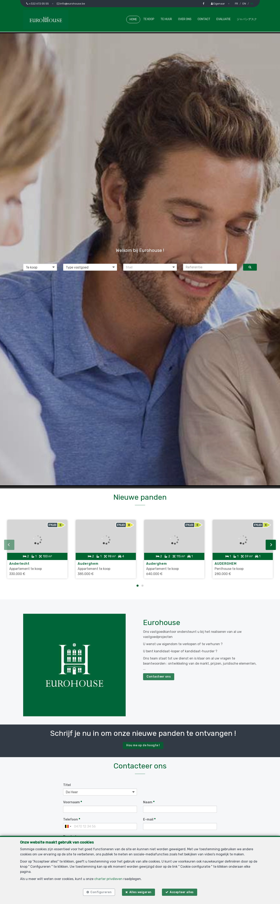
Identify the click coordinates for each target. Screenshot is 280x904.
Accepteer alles (182, 892)
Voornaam (72, 802)
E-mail (149, 819)
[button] (150, 267)
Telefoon (71, 819)
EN (244, 3)
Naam (149, 802)
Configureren (101, 892)
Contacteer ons (159, 676)
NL (252, 3)
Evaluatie (223, 19)
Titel (67, 785)
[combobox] (67, 826)
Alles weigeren (140, 892)
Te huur (166, 19)
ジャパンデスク (247, 19)
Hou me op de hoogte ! (143, 745)
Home (133, 19)
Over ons (184, 19)
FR (236, 3)
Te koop (148, 19)
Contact (204, 19)
